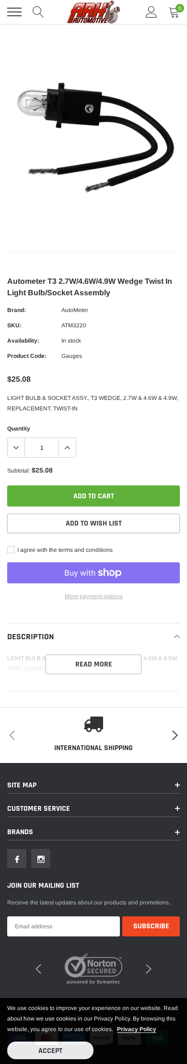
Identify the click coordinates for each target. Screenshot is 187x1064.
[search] (38, 12)
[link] (16, 858)
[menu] (14, 12)
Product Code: (27, 356)
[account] (151, 12)
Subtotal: (18, 470)
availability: (23, 340)
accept (50, 1051)
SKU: (14, 325)
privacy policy (136, 1029)
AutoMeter (74, 310)
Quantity (18, 428)
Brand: (16, 310)
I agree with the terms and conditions (64, 550)
